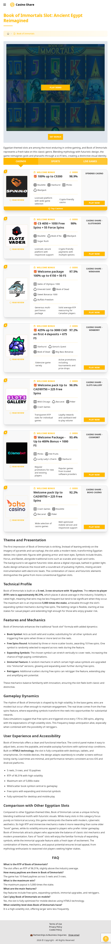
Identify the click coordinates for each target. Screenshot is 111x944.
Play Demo (55, 87)
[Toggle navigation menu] (4, 4)
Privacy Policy (55, 926)
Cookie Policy (55, 929)
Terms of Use (55, 924)
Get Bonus (55, 136)
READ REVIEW (18, 200)
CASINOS (21, 161)
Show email (73, 935)
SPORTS (55, 161)
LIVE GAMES (90, 161)
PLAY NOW (94, 202)
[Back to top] (106, 939)
